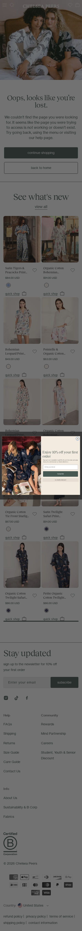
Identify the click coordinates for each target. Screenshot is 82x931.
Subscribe (60, 474)
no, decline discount (60, 480)
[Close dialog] (77, 438)
